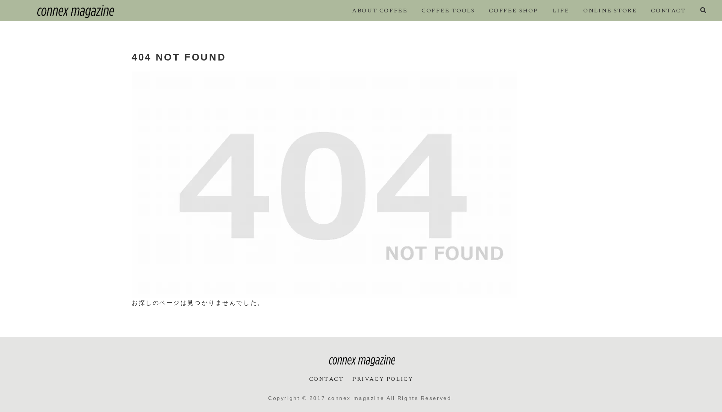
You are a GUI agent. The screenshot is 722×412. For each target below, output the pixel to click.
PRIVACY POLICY (382, 378)
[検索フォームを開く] (703, 10)
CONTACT (326, 378)
